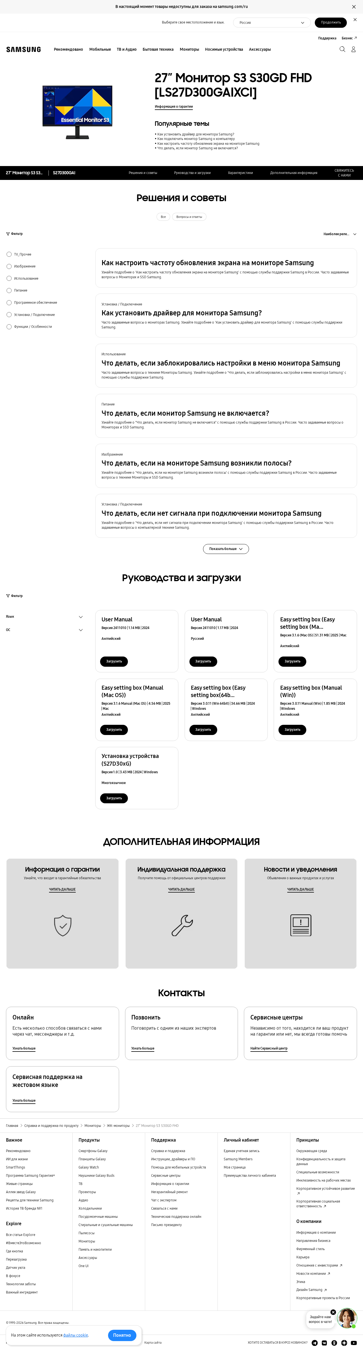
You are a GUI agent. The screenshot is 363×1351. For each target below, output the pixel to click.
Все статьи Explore (20, 1235)
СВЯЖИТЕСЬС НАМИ (344, 172)
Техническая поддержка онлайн (176, 1216)
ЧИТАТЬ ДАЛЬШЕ (62, 889)
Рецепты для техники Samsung (30, 1200)
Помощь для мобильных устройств (178, 1167)
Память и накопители (95, 1249)
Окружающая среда (311, 1151)
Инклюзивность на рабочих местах (323, 1180)
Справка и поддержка (168, 1151)
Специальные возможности (317, 1172)
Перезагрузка (16, 1259)
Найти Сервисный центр (269, 1048)
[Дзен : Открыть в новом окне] (344, 1343)
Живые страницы (19, 1184)
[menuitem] (68, 50)
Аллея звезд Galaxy (21, 1192)
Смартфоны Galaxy (93, 1151)
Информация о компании (316, 1232)
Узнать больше (23, 1048)
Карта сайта (153, 1342)
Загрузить (114, 661)
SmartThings (15, 1167)
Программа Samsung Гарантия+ (30, 1175)
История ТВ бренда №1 (24, 1208)
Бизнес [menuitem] (347, 38)
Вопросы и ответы (189, 217)
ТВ (81, 1184)
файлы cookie (75, 1335)
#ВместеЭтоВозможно (23, 1243)
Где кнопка (14, 1251)
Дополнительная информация (293, 173)
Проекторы (87, 1192)
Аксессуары (88, 1258)
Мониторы (87, 1241)
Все (163, 217)
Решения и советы (143, 173)
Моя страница (235, 1167)
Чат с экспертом (163, 1200)
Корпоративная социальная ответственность (318, 1203)
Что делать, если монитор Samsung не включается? (197, 148)
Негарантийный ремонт (169, 1192)
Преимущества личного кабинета (250, 1175)
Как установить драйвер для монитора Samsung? (195, 134)
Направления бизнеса (313, 1241)
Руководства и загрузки (192, 173)
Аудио (83, 1200)
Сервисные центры (165, 1175)
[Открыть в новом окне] (315, 1343)
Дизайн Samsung (309, 1290)
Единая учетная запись (241, 1151)
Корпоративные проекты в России (323, 1298)
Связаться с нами (164, 1208)
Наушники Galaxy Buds (96, 1175)
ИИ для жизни (17, 1159)
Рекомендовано (18, 1151)
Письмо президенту (166, 1225)
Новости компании (311, 1273)
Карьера (302, 1257)
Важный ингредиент (22, 1292)
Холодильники (90, 1208)
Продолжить (331, 22)
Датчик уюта (15, 1267)
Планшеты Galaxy (92, 1159)
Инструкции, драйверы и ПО (173, 1159)
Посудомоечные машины (98, 1216)
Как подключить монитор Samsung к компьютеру (196, 139)
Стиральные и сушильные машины (106, 1225)
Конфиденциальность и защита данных (320, 1161)
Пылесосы (86, 1233)
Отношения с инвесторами (317, 1265)
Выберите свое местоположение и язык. (193, 22)
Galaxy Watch (89, 1167)
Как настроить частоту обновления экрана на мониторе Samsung (208, 143)
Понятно (122, 1335)
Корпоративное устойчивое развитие (325, 1188)
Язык (10, 617)
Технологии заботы (21, 1284)
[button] (226, 268)
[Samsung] (23, 49)
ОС (8, 630)
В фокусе (13, 1276)
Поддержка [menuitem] (327, 38)
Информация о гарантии (174, 106)
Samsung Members (238, 1159)
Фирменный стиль (310, 1249)
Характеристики (240, 173)
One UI (83, 1266)
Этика (300, 1282)
